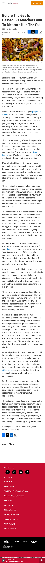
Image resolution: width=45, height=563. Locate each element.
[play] (3, 560)
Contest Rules (9, 505)
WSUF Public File (10, 524)
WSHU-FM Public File (11, 519)
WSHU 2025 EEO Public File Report (16, 491)
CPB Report (8, 500)
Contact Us (8, 482)
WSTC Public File (10, 529)
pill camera (7, 370)
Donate (38, 3)
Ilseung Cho (12, 249)
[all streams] (42, 560)
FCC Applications (10, 510)
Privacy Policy (9, 486)
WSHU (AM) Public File (12, 515)
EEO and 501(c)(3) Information (14, 496)
